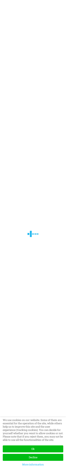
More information (33, 464)
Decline (33, 457)
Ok (33, 449)
